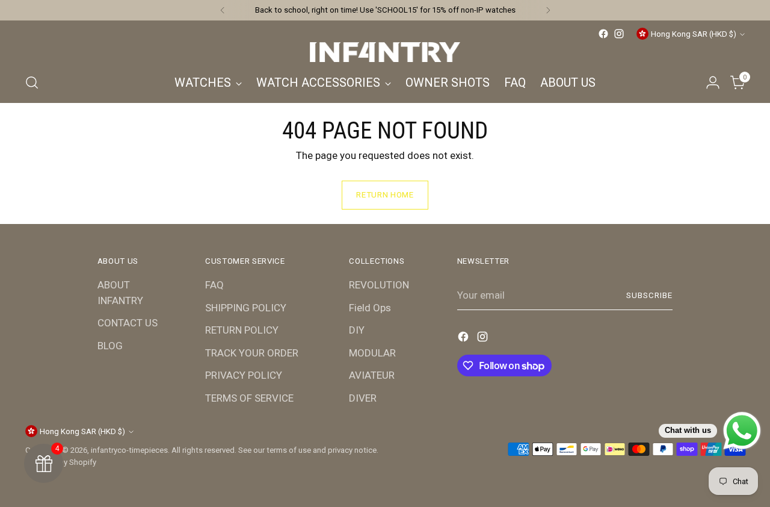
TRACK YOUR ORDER (251, 353)
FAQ (214, 285)
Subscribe (649, 295)
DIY (357, 330)
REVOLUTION (379, 285)
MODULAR (372, 353)
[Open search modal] (32, 82)
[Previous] (222, 10)
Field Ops (370, 308)
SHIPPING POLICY (245, 308)
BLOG (110, 346)
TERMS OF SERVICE (249, 398)
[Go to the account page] (713, 82)
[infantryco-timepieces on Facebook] (603, 33)
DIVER (363, 398)
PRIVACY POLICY (243, 375)
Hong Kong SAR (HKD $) (693, 34)
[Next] (548, 10)
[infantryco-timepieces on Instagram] (619, 33)
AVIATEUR (372, 375)
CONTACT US (127, 323)
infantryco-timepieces (129, 450)
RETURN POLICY (242, 330)
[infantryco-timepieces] (385, 52)
